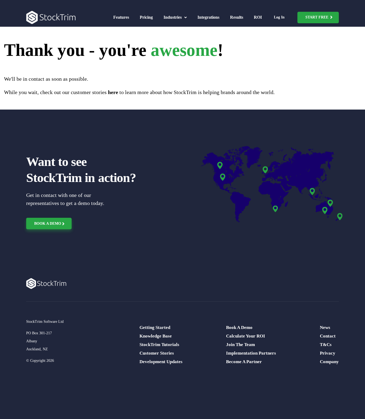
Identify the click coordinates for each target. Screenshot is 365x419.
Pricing (146, 17)
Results (236, 17)
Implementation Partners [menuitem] (251, 353)
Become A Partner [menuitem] (244, 361)
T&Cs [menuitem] (326, 344)
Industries (173, 17)
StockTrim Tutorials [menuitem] (159, 344)
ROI (258, 17)
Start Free (316, 17)
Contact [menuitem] (328, 336)
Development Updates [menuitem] (161, 361)
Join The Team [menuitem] (240, 344)
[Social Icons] (30, 391)
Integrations (208, 17)
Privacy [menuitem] (327, 353)
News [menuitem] (325, 327)
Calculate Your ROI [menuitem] (245, 336)
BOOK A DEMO (47, 224)
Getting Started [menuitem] (154, 327)
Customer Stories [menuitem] (156, 353)
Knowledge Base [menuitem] (155, 336)
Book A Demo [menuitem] (239, 327)
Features (121, 17)
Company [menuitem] (329, 361)
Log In (279, 17)
